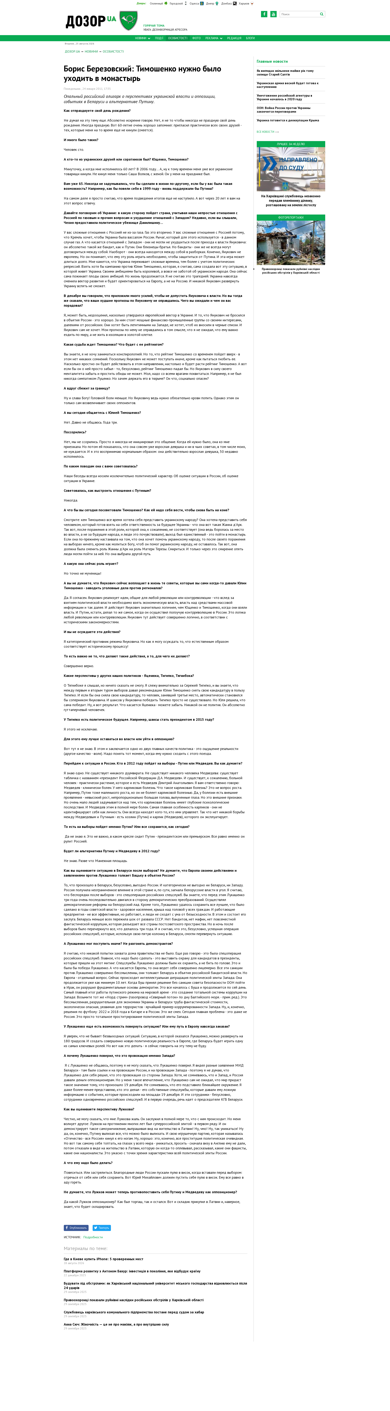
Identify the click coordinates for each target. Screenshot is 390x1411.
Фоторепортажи (290, 217)
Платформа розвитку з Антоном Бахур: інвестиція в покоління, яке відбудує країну (132, 1271)
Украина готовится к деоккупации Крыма (288, 120)
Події (159, 38)
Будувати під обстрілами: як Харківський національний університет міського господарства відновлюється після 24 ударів (155, 1285)
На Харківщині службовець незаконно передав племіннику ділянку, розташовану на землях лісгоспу (291, 200)
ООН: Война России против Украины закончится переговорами (283, 109)
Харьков (244, 3)
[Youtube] (273, 14)
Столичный (156, 3)
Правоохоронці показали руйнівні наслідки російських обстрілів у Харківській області (134, 1300)
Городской (176, 3)
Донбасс (226, 3)
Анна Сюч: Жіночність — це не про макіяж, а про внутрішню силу (116, 1324)
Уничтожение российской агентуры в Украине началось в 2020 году (284, 97)
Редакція (234, 38)
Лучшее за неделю (291, 144)
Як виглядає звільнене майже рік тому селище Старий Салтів (285, 72)
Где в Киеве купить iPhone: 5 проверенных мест (103, 1259)
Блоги (250, 38)
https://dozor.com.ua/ (102, 20)
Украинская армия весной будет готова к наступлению (287, 85)
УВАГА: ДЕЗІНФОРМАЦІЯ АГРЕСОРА (165, 29)
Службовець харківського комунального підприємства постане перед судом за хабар (134, 1312)
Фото (196, 38)
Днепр (210, 3)
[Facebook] (264, 14)
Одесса (194, 3)
